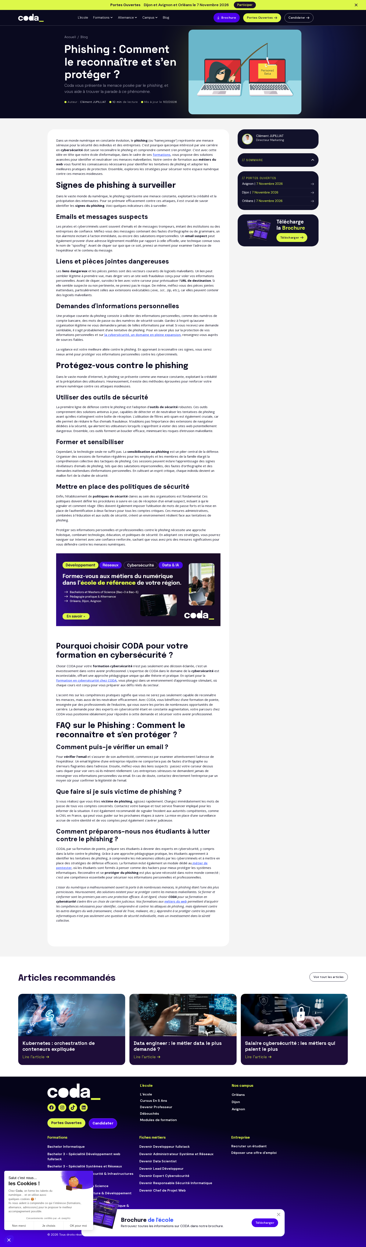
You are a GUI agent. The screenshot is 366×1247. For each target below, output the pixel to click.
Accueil (70, 37)
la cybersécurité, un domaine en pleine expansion (142, 335)
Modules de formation (158, 1120)
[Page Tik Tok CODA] (73, 1107)
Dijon (236, 1102)
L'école (83, 17)
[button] (103, 17)
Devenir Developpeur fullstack (164, 1146)
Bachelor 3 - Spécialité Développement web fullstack (83, 1156)
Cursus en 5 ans (153, 1100)
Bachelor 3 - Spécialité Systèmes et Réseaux (84, 1166)
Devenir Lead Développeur (161, 1168)
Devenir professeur (156, 1107)
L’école (146, 1094)
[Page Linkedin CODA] (84, 1107)
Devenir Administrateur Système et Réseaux (176, 1154)
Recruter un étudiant (249, 1146)
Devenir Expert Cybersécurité (164, 1176)
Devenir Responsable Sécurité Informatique (175, 1183)
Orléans (238, 1094)
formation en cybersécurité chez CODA (86, 680)
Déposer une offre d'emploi (254, 1152)
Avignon (238, 1109)
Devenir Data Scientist (158, 1161)
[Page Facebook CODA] (51, 1107)
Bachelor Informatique (66, 1146)
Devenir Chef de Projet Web (162, 1190)
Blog (166, 17)
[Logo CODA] (31, 18)
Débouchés (149, 1113)
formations (162, 154)
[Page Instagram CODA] (62, 1107)
